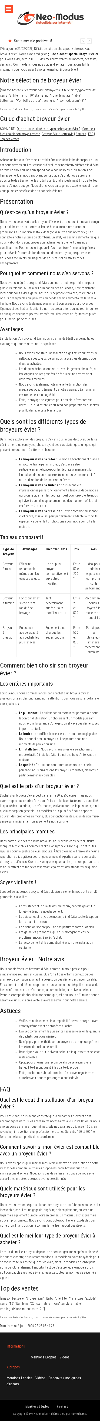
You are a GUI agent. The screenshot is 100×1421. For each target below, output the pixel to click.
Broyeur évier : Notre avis (57, 134)
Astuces (81, 134)
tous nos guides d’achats (47, 64)
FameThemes (79, 1413)
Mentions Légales (44, 1357)
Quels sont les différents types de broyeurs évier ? (48, 129)
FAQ (90, 134)
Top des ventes (9, 139)
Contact (62, 1406)
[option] (53, 41)
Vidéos (65, 1357)
